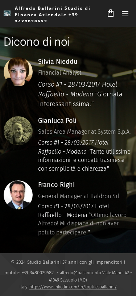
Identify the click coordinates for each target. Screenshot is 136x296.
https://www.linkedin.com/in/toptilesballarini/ (73, 286)
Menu (125, 13)
